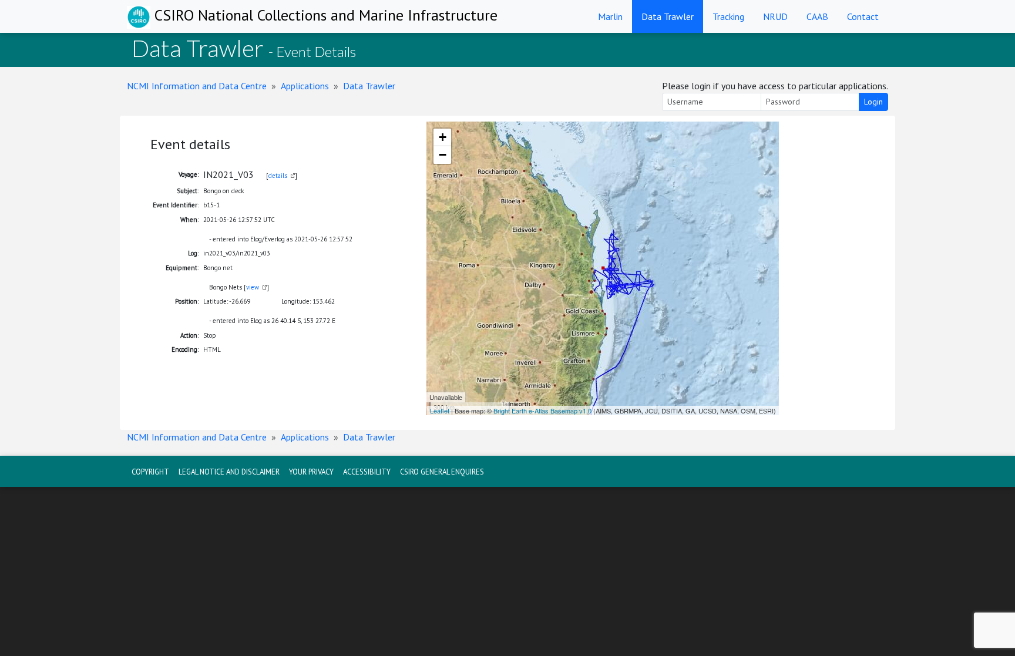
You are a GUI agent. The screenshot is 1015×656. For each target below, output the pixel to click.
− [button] (442, 154)
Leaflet (439, 410)
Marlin (610, 16)
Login (873, 101)
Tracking (728, 16)
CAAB (817, 16)
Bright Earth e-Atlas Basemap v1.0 (542, 410)
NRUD (775, 16)
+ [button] (442, 137)
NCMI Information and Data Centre (197, 86)
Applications (305, 86)
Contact (863, 16)
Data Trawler (667, 16)
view (252, 287)
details (277, 175)
